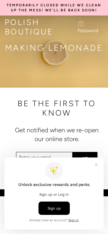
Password (88, 30)
